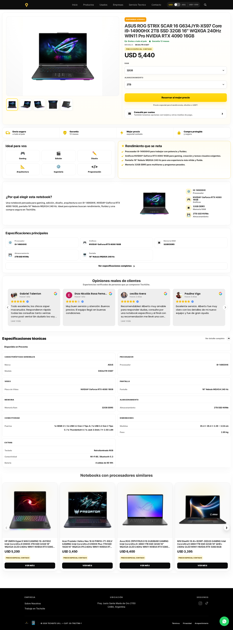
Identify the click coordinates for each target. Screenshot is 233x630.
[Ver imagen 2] (26, 105)
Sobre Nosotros (33, 603)
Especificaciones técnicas (113, 338)
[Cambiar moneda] (177, 4)
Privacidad (187, 623)
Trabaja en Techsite (35, 608)
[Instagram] (200, 603)
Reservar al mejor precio (176, 97)
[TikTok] (206, 603)
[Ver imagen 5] (66, 105)
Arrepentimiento (201, 623)
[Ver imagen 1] (12, 105)
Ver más (30, 565)
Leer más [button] (16, 321)
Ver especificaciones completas (116, 266)
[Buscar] (205, 5)
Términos (176, 623)
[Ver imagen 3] (39, 105)
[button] (225, 307)
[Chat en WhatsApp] (224, 621)
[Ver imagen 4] (53, 105)
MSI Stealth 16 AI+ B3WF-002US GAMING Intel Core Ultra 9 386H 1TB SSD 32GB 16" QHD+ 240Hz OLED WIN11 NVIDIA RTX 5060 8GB (201, 544)
